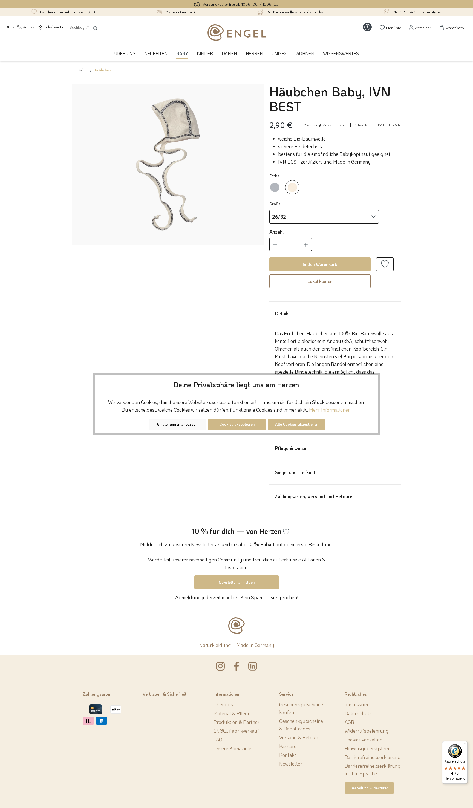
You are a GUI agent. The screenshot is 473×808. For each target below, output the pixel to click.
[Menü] (464, 744)
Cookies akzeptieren (237, 424)
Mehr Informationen (330, 409)
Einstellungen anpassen (177, 424)
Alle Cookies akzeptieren (296, 424)
